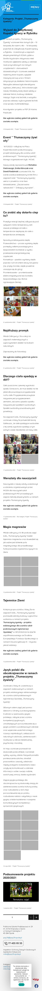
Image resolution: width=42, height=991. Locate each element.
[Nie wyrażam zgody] (29, 976)
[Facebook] (36, 986)
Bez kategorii (20, 517)
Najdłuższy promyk (16, 330)
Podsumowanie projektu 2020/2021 (19, 875)
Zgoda (21, 984)
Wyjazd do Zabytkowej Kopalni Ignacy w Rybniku (20, 31)
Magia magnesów (14, 527)
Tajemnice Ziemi (14, 600)
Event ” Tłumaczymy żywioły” (20, 139)
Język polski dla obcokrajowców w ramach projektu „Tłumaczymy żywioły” (20, 675)
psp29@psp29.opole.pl (12, 938)
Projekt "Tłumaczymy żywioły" (23, 129)
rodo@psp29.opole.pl (12, 954)
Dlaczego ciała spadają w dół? (20, 377)
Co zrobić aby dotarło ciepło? (20, 214)
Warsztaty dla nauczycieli (19, 478)
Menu (35, 7)
